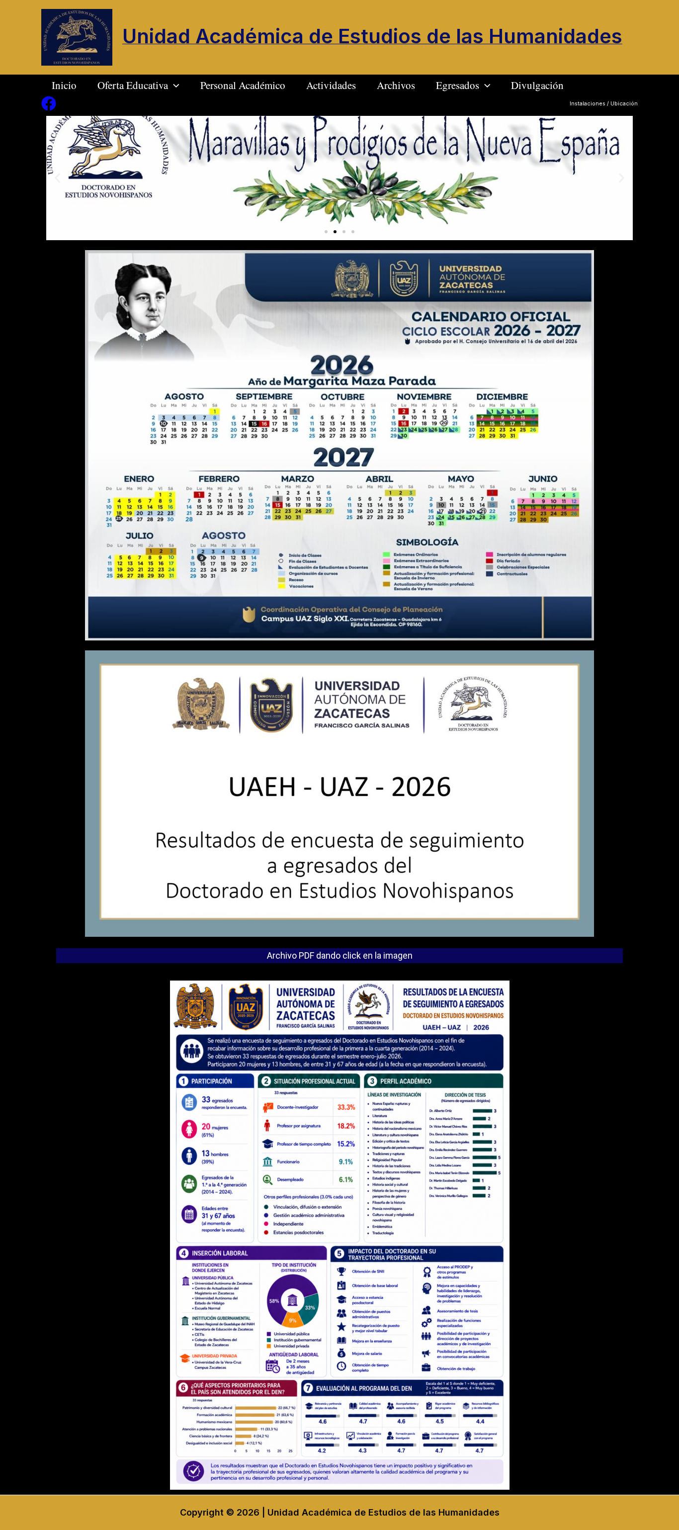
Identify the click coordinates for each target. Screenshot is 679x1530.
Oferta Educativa (132, 85)
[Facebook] (48, 103)
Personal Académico (242, 85)
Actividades (331, 85)
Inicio (64, 85)
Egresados (457, 85)
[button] (326, 231)
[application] (173, 85)
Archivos (396, 85)
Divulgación (537, 85)
